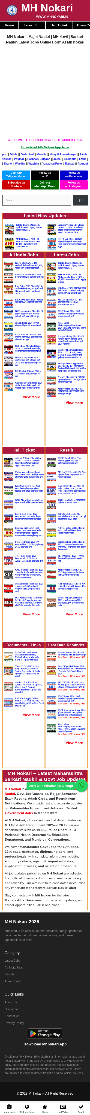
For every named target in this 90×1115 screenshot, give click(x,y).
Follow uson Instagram (73, 184)
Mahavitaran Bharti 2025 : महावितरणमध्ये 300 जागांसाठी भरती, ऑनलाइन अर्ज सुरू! (71, 391)
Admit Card (12, 981)
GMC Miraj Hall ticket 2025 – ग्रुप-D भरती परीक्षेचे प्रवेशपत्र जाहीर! (29, 501)
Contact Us (12, 1016)
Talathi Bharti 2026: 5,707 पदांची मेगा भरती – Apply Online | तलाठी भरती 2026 (29, 227)
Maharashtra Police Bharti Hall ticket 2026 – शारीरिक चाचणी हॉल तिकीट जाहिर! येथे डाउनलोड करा (29, 474)
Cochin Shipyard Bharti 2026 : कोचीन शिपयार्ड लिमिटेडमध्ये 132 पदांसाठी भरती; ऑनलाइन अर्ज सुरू (29, 385)
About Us (11, 1002)
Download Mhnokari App (45, 1044)
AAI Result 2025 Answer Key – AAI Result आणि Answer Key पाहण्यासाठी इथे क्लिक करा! (72, 586)
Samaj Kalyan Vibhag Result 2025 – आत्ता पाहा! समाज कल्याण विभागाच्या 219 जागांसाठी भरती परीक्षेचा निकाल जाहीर (72, 545)
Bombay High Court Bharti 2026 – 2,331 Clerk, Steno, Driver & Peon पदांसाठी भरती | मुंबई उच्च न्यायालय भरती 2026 (70, 353)
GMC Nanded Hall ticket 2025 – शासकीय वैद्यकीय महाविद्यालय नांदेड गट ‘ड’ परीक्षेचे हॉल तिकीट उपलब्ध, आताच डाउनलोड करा (29, 573)
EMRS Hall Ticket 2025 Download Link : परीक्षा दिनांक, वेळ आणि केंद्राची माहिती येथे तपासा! (28, 516)
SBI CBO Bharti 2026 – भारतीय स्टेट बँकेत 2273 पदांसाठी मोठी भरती (29, 301)
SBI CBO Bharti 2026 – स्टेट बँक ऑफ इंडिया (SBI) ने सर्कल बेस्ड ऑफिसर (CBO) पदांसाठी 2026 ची (71, 686)
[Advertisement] (45, 91)
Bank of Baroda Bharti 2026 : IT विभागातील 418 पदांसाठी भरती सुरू (29, 275)
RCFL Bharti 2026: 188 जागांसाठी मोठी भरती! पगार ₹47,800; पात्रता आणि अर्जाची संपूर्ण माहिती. (29, 265)
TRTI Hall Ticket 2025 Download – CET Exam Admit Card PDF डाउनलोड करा (29, 558)
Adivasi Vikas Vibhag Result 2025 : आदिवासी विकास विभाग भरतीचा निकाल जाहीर (71, 530)
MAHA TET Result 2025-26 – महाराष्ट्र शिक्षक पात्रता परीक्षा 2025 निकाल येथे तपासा (72, 474)
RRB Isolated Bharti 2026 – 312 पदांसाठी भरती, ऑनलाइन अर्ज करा (28, 373)
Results (10, 974)
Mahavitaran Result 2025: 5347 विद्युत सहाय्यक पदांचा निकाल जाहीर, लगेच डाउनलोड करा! (71, 572)
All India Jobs (14, 967)
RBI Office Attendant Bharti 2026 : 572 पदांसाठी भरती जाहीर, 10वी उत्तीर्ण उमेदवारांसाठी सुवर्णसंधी (28, 348)
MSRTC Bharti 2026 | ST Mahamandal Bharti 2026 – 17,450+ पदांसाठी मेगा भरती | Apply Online (29, 243)
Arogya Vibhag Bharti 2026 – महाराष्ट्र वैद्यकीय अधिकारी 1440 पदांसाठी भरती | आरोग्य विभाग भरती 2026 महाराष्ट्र (72, 340)
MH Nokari (47, 8)
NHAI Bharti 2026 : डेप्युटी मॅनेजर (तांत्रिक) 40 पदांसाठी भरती (28, 324)
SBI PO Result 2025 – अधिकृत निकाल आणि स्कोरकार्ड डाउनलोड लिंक (71, 558)
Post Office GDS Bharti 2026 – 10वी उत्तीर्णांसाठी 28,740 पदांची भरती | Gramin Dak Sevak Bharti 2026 (29, 290)
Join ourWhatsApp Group (45, 184)
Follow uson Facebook (73, 174)
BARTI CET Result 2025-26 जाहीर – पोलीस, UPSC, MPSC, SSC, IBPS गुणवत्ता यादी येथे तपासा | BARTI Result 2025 (72, 490)
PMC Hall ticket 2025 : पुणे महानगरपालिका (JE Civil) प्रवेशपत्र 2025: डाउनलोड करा (29, 544)
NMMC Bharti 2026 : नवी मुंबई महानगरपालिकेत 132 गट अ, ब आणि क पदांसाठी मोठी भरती (72, 379)
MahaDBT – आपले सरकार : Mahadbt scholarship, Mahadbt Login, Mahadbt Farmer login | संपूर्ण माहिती (27, 656)
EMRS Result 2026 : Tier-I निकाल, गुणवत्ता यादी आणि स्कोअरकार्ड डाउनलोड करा (70, 460)
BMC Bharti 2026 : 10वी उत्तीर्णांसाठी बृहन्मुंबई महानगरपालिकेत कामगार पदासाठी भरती (71, 313)
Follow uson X (45, 174)
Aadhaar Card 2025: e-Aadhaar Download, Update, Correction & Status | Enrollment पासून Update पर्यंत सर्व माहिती (28, 687)
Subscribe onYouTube (16, 184)
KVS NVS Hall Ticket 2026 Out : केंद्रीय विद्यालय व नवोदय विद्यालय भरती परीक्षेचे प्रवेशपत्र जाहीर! (29, 488)
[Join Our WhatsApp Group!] (81, 785)
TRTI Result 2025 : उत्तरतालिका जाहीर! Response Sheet (71, 501)
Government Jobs (19, 813)
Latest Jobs (12, 960)
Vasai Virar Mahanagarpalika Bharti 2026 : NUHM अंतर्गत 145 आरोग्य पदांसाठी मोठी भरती (72, 326)
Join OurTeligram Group (16, 174)
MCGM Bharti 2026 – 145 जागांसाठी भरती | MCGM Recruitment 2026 (70, 302)
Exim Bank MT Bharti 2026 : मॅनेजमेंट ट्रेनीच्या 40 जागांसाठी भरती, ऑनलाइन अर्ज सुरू (28, 337)
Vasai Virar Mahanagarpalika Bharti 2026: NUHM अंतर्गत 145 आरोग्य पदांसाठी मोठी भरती (71, 729)
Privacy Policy (14, 1023)
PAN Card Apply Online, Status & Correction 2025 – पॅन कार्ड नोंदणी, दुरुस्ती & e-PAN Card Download (29, 702)
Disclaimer (12, 1009)
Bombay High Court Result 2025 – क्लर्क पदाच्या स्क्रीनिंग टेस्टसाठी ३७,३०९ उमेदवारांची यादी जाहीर (71, 601)
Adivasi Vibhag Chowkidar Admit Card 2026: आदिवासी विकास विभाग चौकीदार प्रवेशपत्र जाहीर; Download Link (71, 228)
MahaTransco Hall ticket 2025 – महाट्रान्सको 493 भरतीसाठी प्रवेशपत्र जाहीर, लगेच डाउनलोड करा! (29, 587)
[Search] (80, 200)
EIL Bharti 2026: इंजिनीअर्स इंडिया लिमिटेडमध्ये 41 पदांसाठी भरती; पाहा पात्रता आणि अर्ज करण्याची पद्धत (72, 243)
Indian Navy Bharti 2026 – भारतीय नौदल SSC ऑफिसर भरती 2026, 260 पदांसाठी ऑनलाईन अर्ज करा (28, 361)
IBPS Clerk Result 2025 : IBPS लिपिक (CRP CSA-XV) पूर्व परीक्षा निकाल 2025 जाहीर (72, 516)
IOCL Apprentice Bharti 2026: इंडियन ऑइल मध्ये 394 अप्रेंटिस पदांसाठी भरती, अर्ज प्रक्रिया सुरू (29, 313)
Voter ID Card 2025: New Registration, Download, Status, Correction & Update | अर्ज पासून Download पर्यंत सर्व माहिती (28, 671)
